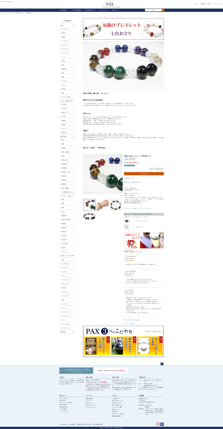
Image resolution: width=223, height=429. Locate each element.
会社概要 (141, 395)
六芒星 (63, 116)
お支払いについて (117, 403)
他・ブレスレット (66, 328)
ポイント (64, 85)
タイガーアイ (65, 267)
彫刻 (63, 65)
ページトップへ (162, 364)
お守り (63, 211)
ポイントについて (90, 405)
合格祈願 (64, 176)
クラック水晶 (65, 324)
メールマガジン (218, 3)
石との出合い (63, 400)
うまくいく (65, 128)
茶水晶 (63, 287)
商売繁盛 (64, 168)
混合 (63, 300)
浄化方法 (114, 411)
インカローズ (65, 316)
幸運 (63, 156)
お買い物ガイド (91, 10)
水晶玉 (63, 32)
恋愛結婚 (64, 215)
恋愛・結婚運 (65, 152)
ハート (63, 320)
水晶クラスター (140, 226)
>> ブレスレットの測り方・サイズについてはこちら (138, 208)
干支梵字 (64, 104)
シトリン (64, 275)
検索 (163, 10)
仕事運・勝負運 (66, 219)
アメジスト (65, 304)
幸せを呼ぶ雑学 (63, 407)
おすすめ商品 (77, 10)
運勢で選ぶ (64, 136)
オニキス (64, 271)
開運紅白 (64, 223)
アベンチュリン (66, 295)
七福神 (63, 124)
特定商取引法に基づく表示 (84, 424)
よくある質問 (63, 409)
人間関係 (64, 164)
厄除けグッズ (65, 112)
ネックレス (65, 45)
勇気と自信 (65, 160)
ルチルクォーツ (66, 279)
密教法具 (64, 132)
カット (63, 57)
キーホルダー (65, 49)
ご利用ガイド (210, 3)
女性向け (64, 235)
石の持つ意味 (63, 405)
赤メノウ (64, 308)
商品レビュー (89, 403)
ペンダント (65, 41)
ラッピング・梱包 (117, 407)
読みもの (62, 395)
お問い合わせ (64, 424)
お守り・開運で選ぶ (66, 101)
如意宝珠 (64, 69)
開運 (63, 144)
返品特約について (129, 178)
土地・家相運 (65, 188)
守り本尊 (64, 108)
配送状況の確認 (116, 416)
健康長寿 (64, 184)
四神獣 (63, 120)
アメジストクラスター (142, 221)
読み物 (64, 10)
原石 (63, 93)
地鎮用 (63, 37)
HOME (2, 13)
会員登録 (203, 3)
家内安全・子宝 (66, 172)
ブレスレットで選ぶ (9, 13)
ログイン (197, 3)
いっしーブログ (63, 411)
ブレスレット (65, 28)
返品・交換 (116, 377)
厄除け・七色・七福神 (68, 255)
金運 (63, 140)
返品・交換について (117, 405)
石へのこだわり (63, 398)
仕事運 (63, 148)
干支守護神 (65, 243)
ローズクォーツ (66, 312)
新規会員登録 (89, 398)
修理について (116, 409)
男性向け (64, 231)
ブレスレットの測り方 (118, 414)
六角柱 (63, 61)
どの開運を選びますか (68, 192)
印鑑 (63, 77)
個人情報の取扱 (98, 424)
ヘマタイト (65, 291)
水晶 (62, 25)
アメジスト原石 (66, 97)
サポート (115, 395)
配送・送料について (117, 401)
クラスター (65, 81)
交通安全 (64, 180)
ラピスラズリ (65, 283)
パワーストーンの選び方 (66, 402)
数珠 (63, 73)
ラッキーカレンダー (91, 407)
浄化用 (63, 89)
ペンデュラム (65, 53)
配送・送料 (89, 377)
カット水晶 (65, 263)
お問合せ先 (142, 377)
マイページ (104, 10)
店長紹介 (147, 407)
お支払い (62, 377)
